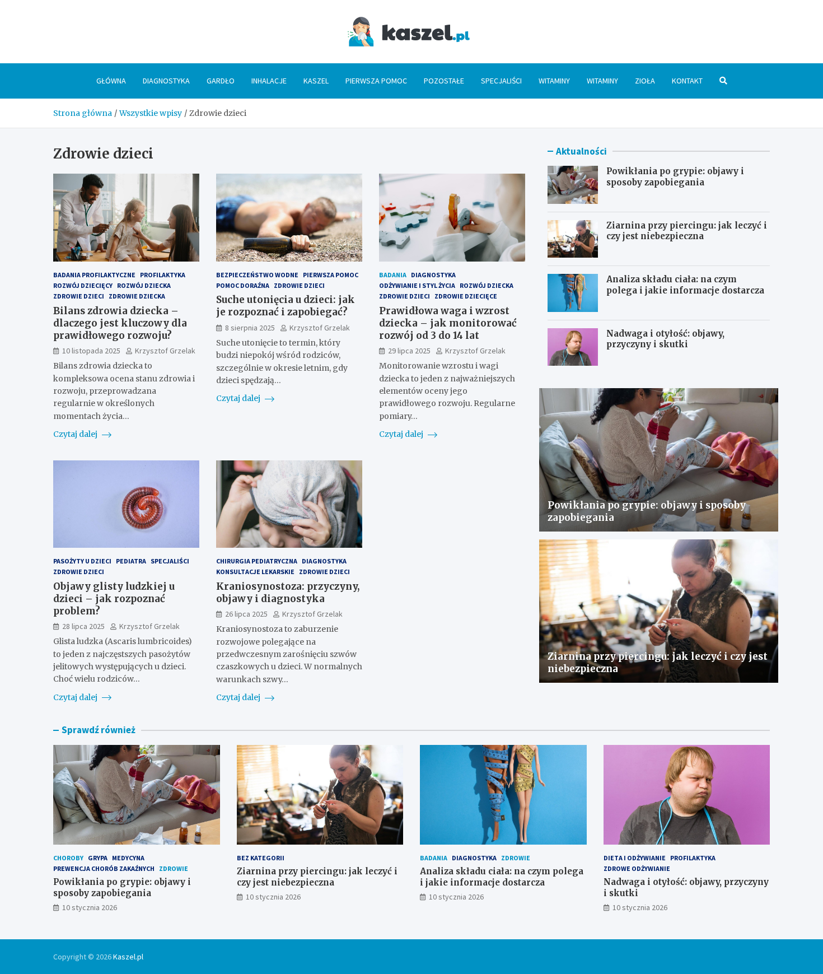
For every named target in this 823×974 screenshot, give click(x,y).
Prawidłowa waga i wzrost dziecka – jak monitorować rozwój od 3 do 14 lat (448, 323)
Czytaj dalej (76, 434)
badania (392, 275)
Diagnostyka (166, 81)
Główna (111, 81)
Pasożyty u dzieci (82, 561)
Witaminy (554, 81)
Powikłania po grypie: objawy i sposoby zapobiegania (675, 177)
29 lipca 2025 (409, 351)
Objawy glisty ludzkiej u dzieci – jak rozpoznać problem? (114, 598)
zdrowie (173, 868)
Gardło (221, 81)
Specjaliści (501, 81)
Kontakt (687, 81)
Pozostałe (444, 81)
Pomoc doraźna (242, 285)
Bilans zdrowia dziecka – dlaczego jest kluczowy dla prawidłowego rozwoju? (120, 323)
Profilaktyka (162, 275)
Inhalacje (269, 81)
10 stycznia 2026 (89, 907)
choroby (68, 858)
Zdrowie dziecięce (465, 296)
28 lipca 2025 (83, 626)
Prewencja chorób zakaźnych (104, 868)
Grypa (97, 858)
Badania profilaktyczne (94, 275)
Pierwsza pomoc (376, 81)
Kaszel (316, 81)
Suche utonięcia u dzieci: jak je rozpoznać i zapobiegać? (285, 305)
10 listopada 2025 (91, 351)
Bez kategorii (260, 858)
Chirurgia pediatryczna (256, 561)
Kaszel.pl (128, 957)
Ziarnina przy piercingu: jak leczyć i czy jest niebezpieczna (686, 231)
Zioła (645, 81)
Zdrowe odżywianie (637, 868)
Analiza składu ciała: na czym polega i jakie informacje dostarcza (685, 285)
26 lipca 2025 (246, 614)
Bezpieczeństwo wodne (257, 275)
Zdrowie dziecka (137, 296)
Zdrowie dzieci (78, 296)
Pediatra (131, 561)
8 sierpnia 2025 (250, 328)
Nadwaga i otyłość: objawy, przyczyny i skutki (665, 339)
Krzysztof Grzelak (165, 351)
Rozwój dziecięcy (83, 285)
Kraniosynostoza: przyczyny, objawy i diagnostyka (287, 592)
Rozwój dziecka (144, 285)
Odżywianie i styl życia (417, 285)
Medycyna (128, 858)
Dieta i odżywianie (635, 858)
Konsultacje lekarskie (255, 571)
